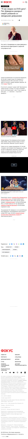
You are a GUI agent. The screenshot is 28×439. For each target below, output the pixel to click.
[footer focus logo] (7, 350)
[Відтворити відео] (14, 128)
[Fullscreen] (25, 178)
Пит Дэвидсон (6, 252)
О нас (2, 361)
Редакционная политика (5, 369)
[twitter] (6, 372)
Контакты (21, 434)
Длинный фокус (6, 359)
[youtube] (13, 372)
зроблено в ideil (5, 436)
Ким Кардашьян (6, 249)
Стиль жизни (5, 6)
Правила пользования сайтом (5, 365)
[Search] (26, 2)
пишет (5, 83)
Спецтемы (18, 357)
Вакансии (18, 361)
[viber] (17, 372)
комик (15, 249)
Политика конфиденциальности (9, 434)
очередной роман (10, 202)
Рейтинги (4, 357)
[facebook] (2, 372)
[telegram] (9, 372)
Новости (3, 354)
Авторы (17, 359)
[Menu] (2, 2)
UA (23, 2)
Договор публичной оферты (21, 364)
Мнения (17, 354)
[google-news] (21, 372)
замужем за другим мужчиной (9, 205)
